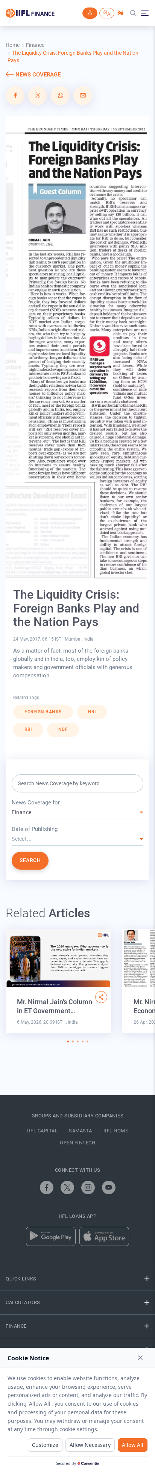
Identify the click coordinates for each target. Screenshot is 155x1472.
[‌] (101, 997)
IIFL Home (115, 1131)
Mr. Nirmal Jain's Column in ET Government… (54, 1006)
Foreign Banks (43, 711)
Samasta (80, 1131)
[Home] (30, 13)
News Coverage (38, 74)
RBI (28, 729)
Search (30, 860)
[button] (68, 1041)
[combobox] (77, 813)
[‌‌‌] (90, 13)
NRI (92, 711)
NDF (63, 729)
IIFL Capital (42, 1131)
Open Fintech (77, 1143)
